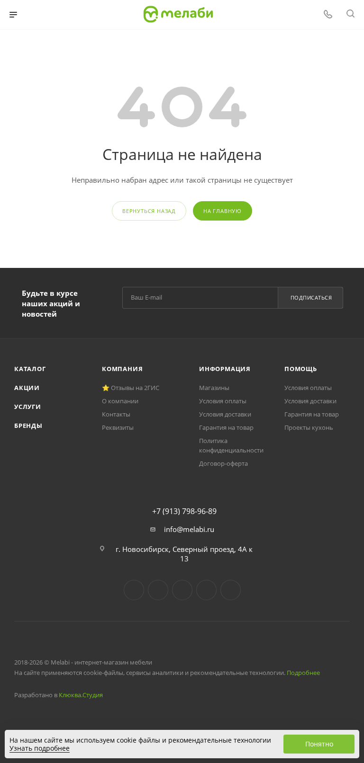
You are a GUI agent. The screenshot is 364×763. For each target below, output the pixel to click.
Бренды (28, 425)
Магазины (214, 387)
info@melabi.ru (189, 529)
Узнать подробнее (39, 748)
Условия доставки (225, 414)
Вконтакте (134, 590)
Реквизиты (118, 427)
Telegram (158, 590)
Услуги (27, 406)
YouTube (182, 590)
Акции (27, 387)
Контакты (116, 414)
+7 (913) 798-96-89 (184, 511)
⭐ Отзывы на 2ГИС (130, 387)
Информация (225, 368)
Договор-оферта (223, 463)
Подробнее (303, 672)
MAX (230, 590)
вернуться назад (149, 210)
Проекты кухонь (308, 427)
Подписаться (311, 297)
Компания (122, 368)
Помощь (300, 368)
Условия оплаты (222, 401)
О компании (120, 401)
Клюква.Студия (81, 695)
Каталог (30, 368)
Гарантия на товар (226, 427)
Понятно (319, 743)
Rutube (206, 590)
